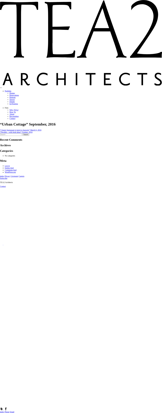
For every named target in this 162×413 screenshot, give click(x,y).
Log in (7, 166)
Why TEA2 (13, 110)
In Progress (13, 104)
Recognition (14, 116)
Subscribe (3, 178)
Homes (12, 93)
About (11, 114)
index (2, 176)
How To (12, 112)
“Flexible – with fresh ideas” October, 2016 (16, 132)
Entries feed (9, 168)
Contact (12, 118)
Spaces (12, 100)
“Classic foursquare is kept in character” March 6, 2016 (20, 130)
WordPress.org (10, 172)
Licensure (14, 176)
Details (12, 102)
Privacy (7, 176)
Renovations (14, 95)
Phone (7, 412)
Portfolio (8, 91)
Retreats (12, 97)
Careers (21, 176)
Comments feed (10, 170)
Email (12, 412)
